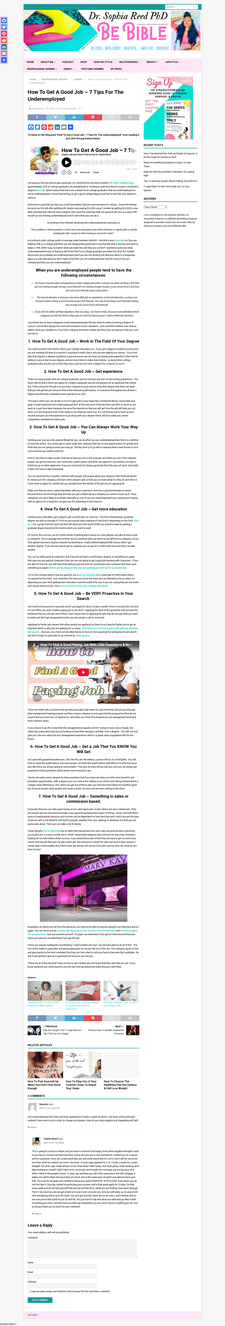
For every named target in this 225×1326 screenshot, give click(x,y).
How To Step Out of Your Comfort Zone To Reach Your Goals (81, 1085)
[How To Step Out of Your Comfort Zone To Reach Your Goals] (83, 1065)
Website (32, 1281)
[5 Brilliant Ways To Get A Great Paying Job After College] (45, 991)
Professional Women (41, 69)
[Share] (4, 60)
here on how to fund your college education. (84, 586)
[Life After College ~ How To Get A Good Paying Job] (121, 991)
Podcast (68, 62)
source (40, 190)
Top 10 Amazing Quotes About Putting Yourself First (170, 181)
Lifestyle (172, 62)
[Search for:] (181, 6)
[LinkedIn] (4, 47)
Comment (33, 1237)
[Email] (4, 53)
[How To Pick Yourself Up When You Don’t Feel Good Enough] (45, 1065)
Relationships (128, 62)
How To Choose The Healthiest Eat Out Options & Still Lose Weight (120, 1085)
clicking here (83, 635)
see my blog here (87, 575)
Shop (83, 62)
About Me (47, 62)
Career (52, 108)
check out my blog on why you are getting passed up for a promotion (87, 567)
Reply (34, 1127)
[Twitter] (4, 27)
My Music (116, 69)
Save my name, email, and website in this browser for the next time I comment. (70, 1291)
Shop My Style (103, 62)
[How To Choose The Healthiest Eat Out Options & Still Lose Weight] (121, 1065)
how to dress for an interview (99, 930)
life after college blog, (121, 183)
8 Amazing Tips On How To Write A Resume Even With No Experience (82, 1005)
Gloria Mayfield (51, 831)
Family (68, 69)
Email (30, 1272)
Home (30, 62)
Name (30, 1262)
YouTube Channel (92, 69)
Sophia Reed (38, 108)
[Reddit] (4, 40)
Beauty (151, 62)
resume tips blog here (69, 930)
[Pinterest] (4, 33)
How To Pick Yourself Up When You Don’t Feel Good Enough (44, 1085)
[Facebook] (4, 20)
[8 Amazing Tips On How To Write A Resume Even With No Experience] (83, 991)
